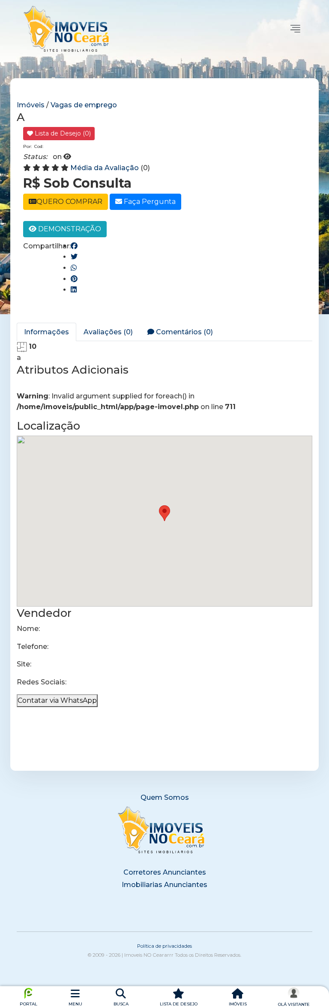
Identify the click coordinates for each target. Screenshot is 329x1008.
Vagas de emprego (84, 105)
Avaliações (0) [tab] (108, 332)
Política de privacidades (164, 946)
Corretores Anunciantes (164, 872)
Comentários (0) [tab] (183, 332)
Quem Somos (165, 797)
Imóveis (31, 105)
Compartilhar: (47, 246)
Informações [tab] (46, 332)
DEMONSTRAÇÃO (68, 229)
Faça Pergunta (149, 201)
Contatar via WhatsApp (57, 700)
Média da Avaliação (104, 168)
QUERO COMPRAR (69, 201)
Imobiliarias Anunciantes (164, 885)
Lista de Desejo (62, 133)
